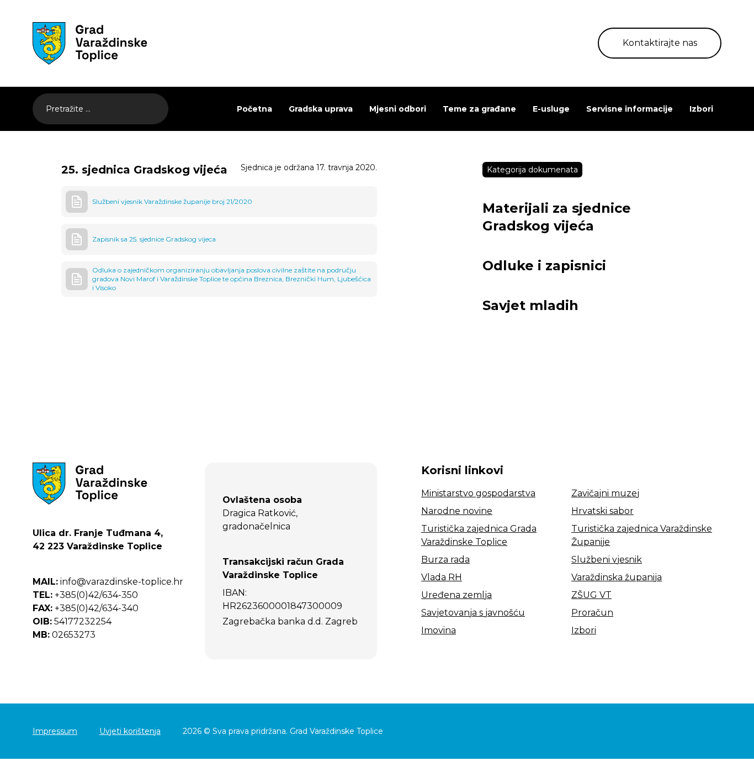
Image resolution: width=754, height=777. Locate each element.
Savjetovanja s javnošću (473, 612)
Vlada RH (441, 577)
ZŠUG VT (591, 595)
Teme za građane (479, 109)
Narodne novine (456, 511)
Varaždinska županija (616, 577)
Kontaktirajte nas (660, 43)
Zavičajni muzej (605, 493)
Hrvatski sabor (602, 511)
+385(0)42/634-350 (85, 595)
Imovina (438, 630)
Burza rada (445, 559)
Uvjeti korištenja (130, 731)
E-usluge (551, 109)
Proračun (592, 612)
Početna (254, 109)
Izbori (701, 109)
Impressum (55, 731)
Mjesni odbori (397, 109)
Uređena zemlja (456, 595)
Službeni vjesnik (606, 559)
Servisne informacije (629, 109)
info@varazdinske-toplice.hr (108, 581)
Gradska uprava (321, 109)
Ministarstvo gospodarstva (478, 493)
